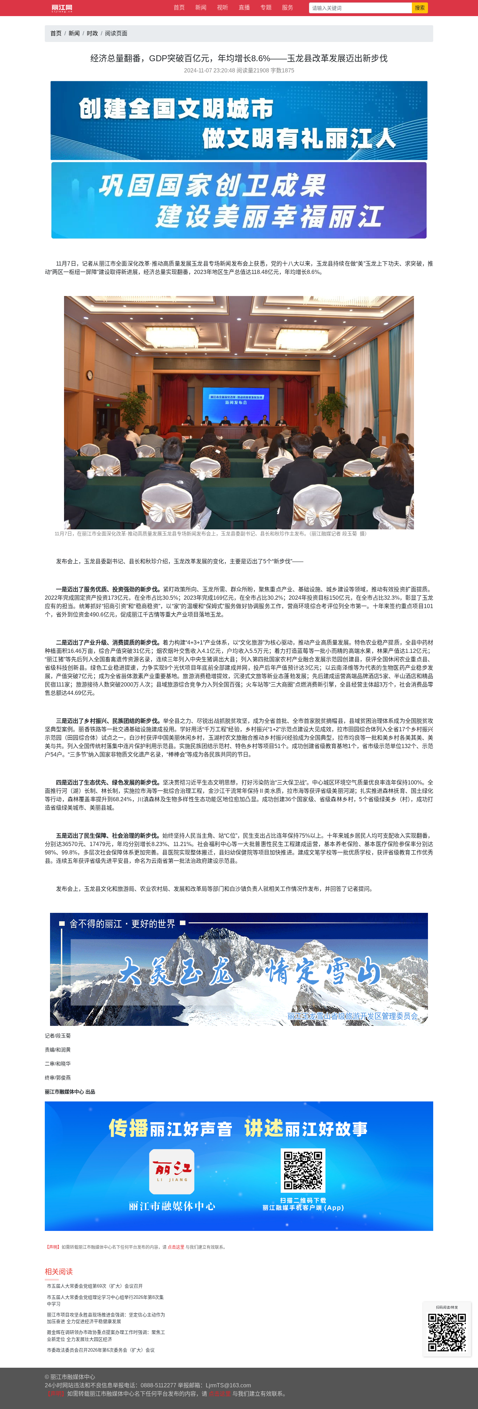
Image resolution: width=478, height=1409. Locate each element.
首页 (179, 7)
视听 (222, 7)
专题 (266, 7)
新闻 (200, 7)
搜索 (420, 7)
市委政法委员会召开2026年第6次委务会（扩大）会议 (101, 1350)
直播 (244, 7)
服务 (287, 7)
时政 (92, 33)
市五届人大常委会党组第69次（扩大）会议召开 (95, 1286)
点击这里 (176, 1247)
